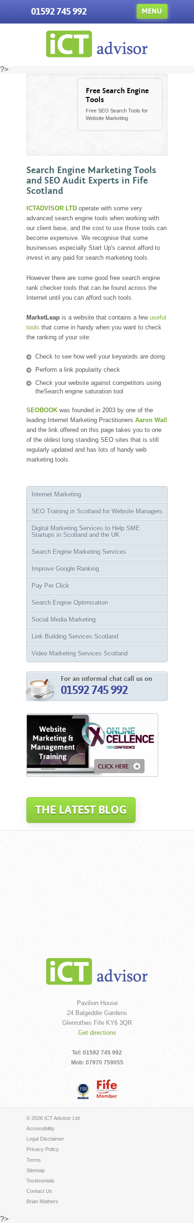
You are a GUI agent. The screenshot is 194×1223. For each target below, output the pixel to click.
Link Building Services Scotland (75, 636)
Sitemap (35, 1170)
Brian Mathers (42, 1201)
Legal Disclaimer (45, 1139)
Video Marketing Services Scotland (80, 653)
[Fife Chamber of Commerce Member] (107, 1088)
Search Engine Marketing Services (79, 551)
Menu (152, 11)
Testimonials (40, 1180)
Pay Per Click (50, 585)
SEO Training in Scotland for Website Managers (97, 511)
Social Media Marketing (64, 619)
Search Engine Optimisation (70, 602)
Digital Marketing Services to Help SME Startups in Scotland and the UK (86, 531)
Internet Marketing (56, 494)
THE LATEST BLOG (81, 809)
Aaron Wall (151, 420)
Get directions (97, 1032)
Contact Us (39, 1191)
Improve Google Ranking (65, 568)
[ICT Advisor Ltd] (97, 55)
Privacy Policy (42, 1149)
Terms (33, 1160)
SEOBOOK (41, 410)
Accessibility (40, 1128)
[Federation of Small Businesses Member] (83, 1090)
